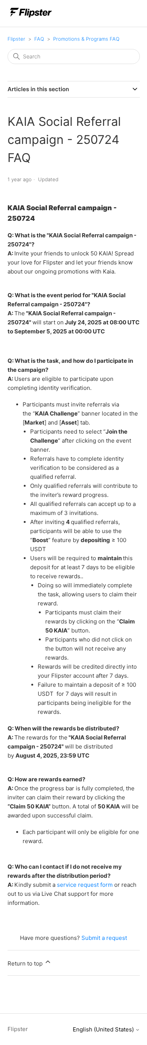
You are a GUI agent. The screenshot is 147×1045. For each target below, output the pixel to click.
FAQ (39, 39)
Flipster (16, 39)
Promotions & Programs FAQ (86, 39)
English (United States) (104, 1029)
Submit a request (104, 937)
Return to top (26, 963)
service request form (85, 884)
